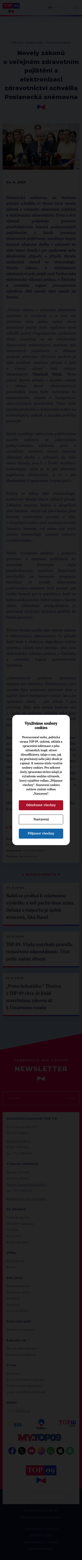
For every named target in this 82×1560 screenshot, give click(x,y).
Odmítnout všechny (41, 805)
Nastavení (41, 819)
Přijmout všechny (41, 833)
